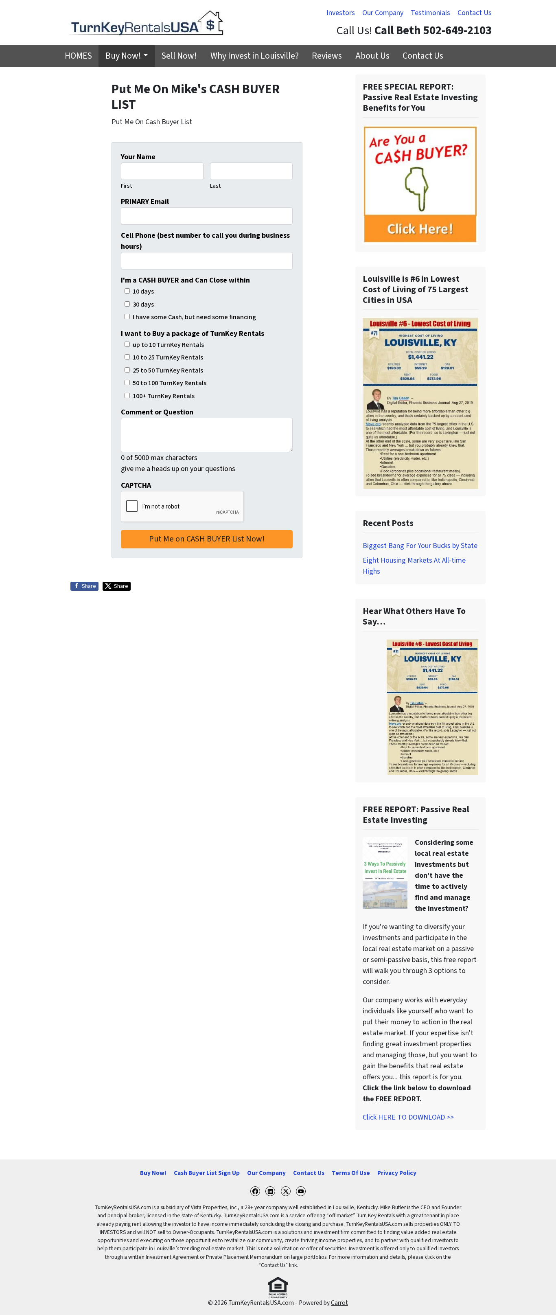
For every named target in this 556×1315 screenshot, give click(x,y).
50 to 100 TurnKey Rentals (169, 383)
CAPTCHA (136, 485)
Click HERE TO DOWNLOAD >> (408, 1117)
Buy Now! (123, 56)
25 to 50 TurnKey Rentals (168, 370)
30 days (143, 304)
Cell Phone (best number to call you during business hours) (205, 241)
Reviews (327, 56)
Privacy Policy (396, 1172)
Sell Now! (179, 56)
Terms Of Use (351, 1172)
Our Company (382, 13)
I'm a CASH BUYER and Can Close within (185, 280)
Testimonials (430, 13)
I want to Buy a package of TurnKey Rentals (192, 334)
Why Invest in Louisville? (254, 56)
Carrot (339, 1302)
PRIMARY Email (145, 202)
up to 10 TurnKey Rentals (168, 344)
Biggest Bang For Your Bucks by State (420, 546)
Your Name (138, 157)
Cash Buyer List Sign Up (207, 1172)
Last (215, 186)
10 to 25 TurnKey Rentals (168, 357)
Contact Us (474, 13)
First (126, 186)
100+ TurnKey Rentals (164, 396)
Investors (340, 13)
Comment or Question (157, 412)
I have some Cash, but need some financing (194, 317)
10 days (143, 291)
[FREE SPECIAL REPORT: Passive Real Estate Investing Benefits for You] (420, 185)
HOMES (78, 56)
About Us (372, 56)
